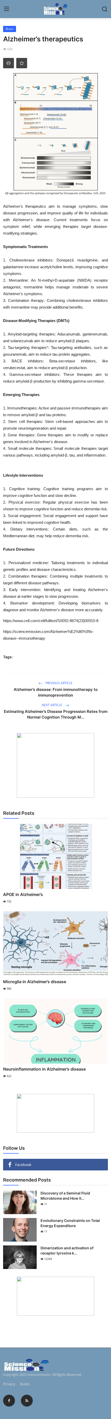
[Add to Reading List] (21, 63)
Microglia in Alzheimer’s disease (34, 981)
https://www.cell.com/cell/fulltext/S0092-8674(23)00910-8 (50, 620)
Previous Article (59, 683)
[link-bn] (55, 765)
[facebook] (9, 1401)
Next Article (52, 705)
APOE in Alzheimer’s (23, 894)
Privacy (9, 1383)
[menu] (6, 9)
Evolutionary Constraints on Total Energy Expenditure (70, 1223)
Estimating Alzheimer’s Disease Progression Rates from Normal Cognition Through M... (55, 714)
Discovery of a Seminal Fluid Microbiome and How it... (65, 1195)
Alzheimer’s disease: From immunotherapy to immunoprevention (56, 692)
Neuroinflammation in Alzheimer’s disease (44, 1069)
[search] (104, 9)
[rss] (27, 1401)
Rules (25, 1383)
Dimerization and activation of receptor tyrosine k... (67, 1250)
